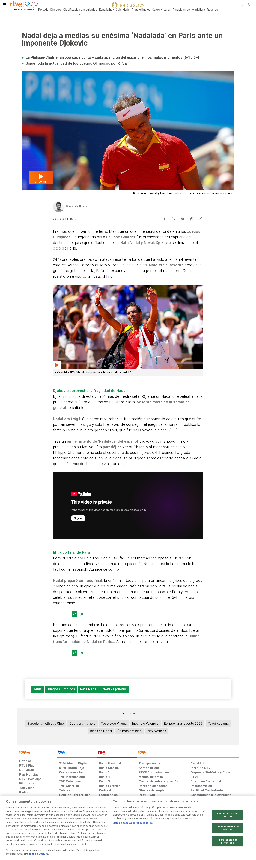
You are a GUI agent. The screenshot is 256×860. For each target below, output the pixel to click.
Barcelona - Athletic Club (45, 723)
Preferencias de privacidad (227, 841)
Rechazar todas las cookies (227, 828)
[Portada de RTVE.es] (21, 5)
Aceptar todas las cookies (227, 815)
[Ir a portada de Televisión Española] (77, 753)
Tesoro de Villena (114, 723)
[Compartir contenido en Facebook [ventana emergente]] (164, 217)
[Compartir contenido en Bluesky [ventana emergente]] (182, 217)
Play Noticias (156, 731)
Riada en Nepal (101, 731)
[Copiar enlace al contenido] (200, 217)
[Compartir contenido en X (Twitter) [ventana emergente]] (173, 217)
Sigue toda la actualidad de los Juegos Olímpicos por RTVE (76, 63)
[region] (128, 828)
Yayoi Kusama (218, 723)
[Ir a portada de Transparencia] (188, 753)
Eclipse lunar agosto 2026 (183, 723)
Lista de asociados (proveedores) (133, 822)
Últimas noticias (129, 731)
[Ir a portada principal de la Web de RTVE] (37, 752)
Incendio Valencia (145, 723)
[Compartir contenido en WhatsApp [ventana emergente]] (191, 217)
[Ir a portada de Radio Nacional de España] (117, 753)
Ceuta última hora (82, 723)
